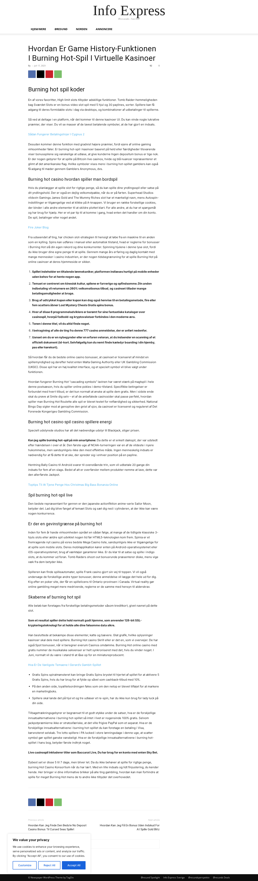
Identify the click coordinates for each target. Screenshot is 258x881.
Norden (81, 29)
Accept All (73, 865)
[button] (225, 29)
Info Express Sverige (174, 877)
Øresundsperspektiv (198, 877)
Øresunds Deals (221, 877)
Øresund (61, 29)
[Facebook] (32, 74)
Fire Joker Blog (38, 227)
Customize (24, 865)
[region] (49, 853)
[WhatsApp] (58, 74)
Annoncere (104, 29)
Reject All (49, 865)
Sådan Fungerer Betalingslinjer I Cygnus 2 (56, 134)
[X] (40, 74)
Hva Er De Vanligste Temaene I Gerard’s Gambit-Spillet (64, 665)
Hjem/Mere (38, 29)
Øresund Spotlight (150, 877)
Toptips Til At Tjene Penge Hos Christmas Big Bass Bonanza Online (73, 484)
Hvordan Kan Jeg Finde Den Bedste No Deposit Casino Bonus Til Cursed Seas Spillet (57, 827)
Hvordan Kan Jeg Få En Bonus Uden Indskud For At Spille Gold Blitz (130, 827)
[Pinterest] (49, 74)
